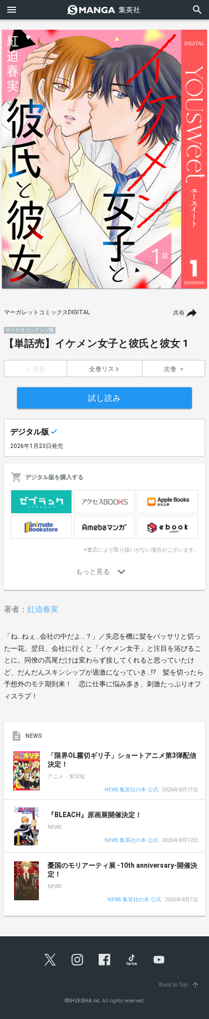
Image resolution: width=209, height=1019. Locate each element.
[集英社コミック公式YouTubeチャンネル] (159, 959)
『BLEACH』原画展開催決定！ (95, 815)
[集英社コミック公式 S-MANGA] (104, 9)
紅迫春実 (42, 609)
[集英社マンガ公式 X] (50, 959)
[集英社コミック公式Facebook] (104, 959)
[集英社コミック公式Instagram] (77, 959)
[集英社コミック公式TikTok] (131, 959)
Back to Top (179, 985)
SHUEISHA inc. (84, 1000)
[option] (104, 159)
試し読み (104, 398)
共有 (179, 312)
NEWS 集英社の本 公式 (131, 790)
